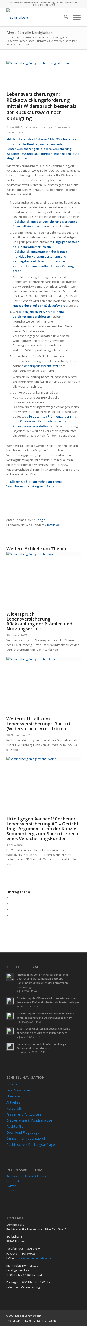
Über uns (13, 1096)
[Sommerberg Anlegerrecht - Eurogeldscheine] (43, 63)
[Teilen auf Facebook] (12, 897)
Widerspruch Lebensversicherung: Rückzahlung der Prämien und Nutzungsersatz (39, 621)
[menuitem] (64, 17)
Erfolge (12, 1084)
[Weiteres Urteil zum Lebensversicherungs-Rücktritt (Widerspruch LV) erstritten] (43, 659)
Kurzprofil (14, 1108)
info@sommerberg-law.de (33, 1258)
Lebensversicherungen (39, 127)
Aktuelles (13, 1102)
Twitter (11, 1186)
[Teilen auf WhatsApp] (12, 909)
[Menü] (74, 17)
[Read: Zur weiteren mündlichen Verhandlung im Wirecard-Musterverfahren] (10, 1047)
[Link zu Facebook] (70, 1315)
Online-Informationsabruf (25, 1138)
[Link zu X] (77, 1315)
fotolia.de (53, 525)
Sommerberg (14, 132)
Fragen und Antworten (23, 1114)
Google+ (41, 520)
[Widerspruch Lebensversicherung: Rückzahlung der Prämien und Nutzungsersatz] (43, 554)
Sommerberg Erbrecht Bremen (27, 1176)
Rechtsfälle (14, 1126)
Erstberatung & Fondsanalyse (29, 1120)
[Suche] (64, 17)
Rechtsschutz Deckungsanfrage (30, 1144)
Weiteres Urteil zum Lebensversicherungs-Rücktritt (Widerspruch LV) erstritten (40, 724)
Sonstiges (61, 127)
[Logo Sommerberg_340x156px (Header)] (36, 17)
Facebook (13, 1181)
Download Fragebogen (23, 1132)
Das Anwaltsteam (19, 1090)
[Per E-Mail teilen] (12, 915)
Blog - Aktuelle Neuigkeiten (29, 32)
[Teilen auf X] (12, 903)
